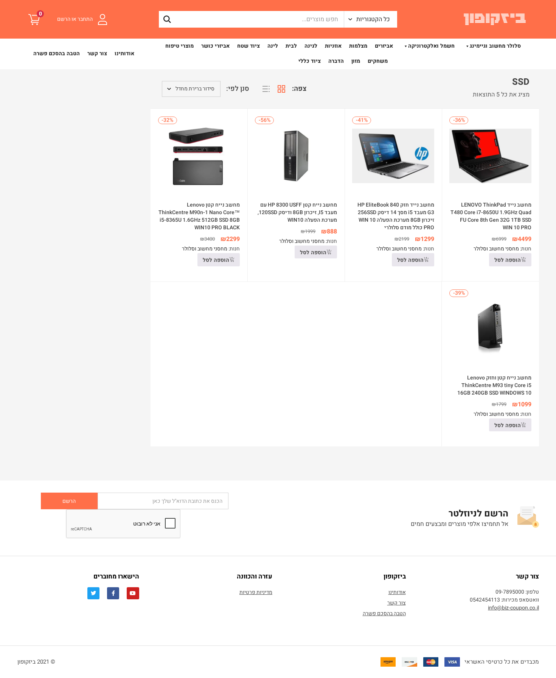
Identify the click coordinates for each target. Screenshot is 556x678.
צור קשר (97, 54)
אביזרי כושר (215, 46)
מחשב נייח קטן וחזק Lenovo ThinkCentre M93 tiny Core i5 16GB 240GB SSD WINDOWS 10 (494, 385)
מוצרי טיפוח (179, 46)
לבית (291, 46)
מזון (355, 61)
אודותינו (124, 54)
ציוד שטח (248, 46)
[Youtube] (133, 593)
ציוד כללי (309, 61)
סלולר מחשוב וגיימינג (495, 46)
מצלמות (358, 46)
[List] (266, 89)
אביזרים (384, 46)
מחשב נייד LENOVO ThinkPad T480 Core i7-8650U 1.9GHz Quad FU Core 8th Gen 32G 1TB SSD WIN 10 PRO (490, 216)
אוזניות (333, 46)
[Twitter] (93, 593)
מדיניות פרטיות (255, 592)
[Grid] (281, 89)
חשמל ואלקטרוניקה (431, 46)
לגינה (310, 46)
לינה (272, 46)
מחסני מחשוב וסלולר (496, 249)
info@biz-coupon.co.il (513, 608)
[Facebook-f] (113, 593)
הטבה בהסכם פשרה (56, 54)
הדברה (336, 61)
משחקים (378, 61)
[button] (370, 19)
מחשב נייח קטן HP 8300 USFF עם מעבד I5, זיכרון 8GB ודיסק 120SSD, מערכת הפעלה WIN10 (297, 212)
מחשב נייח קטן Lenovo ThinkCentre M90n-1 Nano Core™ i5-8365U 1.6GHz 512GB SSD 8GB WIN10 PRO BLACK (199, 216)
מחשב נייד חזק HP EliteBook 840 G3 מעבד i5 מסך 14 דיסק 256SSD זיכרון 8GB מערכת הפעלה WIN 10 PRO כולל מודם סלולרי (395, 216)
